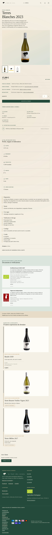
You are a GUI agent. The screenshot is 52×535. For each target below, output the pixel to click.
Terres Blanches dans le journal (10, 106)
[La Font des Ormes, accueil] (8, 3)
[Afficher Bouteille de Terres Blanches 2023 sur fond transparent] (5, 69)
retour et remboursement (28, 92)
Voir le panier (5, 493)
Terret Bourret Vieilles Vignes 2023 (17, 401)
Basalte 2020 (9, 357)
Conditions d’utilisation (4, 524)
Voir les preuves (31, 500)
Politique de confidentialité (5, 511)
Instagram (10, 483)
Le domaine (30, 479)
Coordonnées (5, 532)
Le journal (29, 482)
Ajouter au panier (26, 101)
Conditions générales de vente (5, 528)
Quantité (4, 96)
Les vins (29, 473)
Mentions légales (4, 514)
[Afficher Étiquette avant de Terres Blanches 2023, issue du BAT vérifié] (11, 69)
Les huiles (29, 476)
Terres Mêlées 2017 (11, 438)
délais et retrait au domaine (25, 89)
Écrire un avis (6, 460)
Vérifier (11, 284)
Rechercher (4, 490)
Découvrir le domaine (7, 480)
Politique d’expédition (5, 521)
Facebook (4, 483)
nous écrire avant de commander (31, 86)
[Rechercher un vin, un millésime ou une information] (40, 3)
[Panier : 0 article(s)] (48, 3)
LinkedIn (17, 483)
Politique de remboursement (6, 518)
